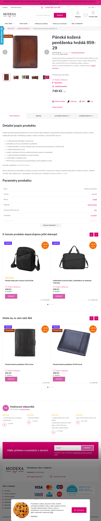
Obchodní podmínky (11, 505)
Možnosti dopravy (16, 7)
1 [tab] (47, 304)
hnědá (95, 199)
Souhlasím (80, 510)
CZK (92, 7)
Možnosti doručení (61, 86)
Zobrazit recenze (25, 409)
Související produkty (61, 116)
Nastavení (34, 516)
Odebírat (87, 448)
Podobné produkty (85, 116)
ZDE (51, 512)
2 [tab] (49, 304)
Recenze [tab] (38, 116)
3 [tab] (51, 304)
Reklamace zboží (10, 502)
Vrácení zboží (9, 499)
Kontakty (5, 7)
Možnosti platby (9, 496)
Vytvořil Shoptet (93, 517)
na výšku (94, 215)
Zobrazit (11, 296)
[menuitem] (10, 24)
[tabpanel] (26, 270)
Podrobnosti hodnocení (77, 52)
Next (96, 235)
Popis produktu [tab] (14, 116)
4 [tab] (53, 304)
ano (95, 210)
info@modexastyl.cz (36, 477)
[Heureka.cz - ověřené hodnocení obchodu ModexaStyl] (80, 490)
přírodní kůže (92, 205)
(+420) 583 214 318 (59, 477)
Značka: (57, 107)
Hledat (60, 15)
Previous (92, 235)
